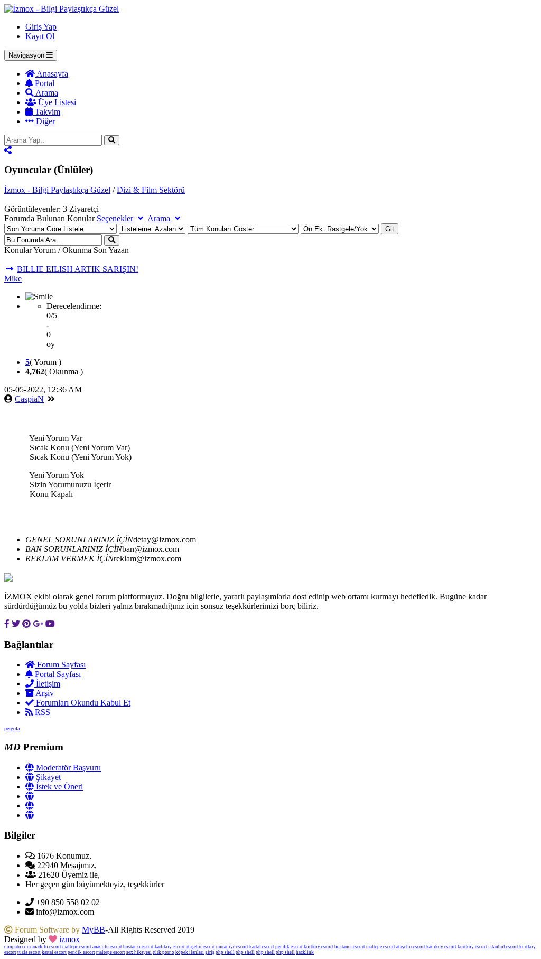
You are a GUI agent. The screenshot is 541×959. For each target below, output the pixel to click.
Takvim (46, 111)
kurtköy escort (318, 946)
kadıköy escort (170, 946)
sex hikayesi (139, 952)
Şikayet (47, 777)
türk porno (163, 952)
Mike (13, 278)
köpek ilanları (189, 952)
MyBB (93, 929)
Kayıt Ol (39, 36)
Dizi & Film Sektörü (151, 189)
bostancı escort (138, 946)
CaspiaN (29, 398)
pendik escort (289, 946)
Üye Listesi (56, 102)
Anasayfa (51, 73)
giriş (209, 952)
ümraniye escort (232, 946)
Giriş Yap (41, 26)
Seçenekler (116, 218)
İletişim (47, 683)
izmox (69, 939)
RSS (41, 712)
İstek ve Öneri (58, 786)
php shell (225, 952)
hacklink (305, 952)
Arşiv (44, 693)
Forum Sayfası (60, 664)
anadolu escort (46, 946)
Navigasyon (27, 55)
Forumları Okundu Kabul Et (82, 702)
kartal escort (261, 946)
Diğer (44, 121)
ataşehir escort (200, 946)
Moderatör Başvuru (67, 767)
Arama (46, 92)
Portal (43, 83)
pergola (12, 728)
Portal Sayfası (57, 674)
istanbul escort (503, 946)
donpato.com (17, 946)
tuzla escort (29, 952)
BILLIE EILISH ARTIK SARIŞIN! (77, 269)
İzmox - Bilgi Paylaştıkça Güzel (57, 189)
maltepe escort (76, 946)
